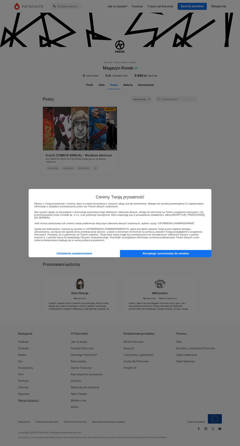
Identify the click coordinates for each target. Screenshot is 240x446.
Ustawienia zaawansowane (74, 253)
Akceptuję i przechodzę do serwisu (165, 253)
